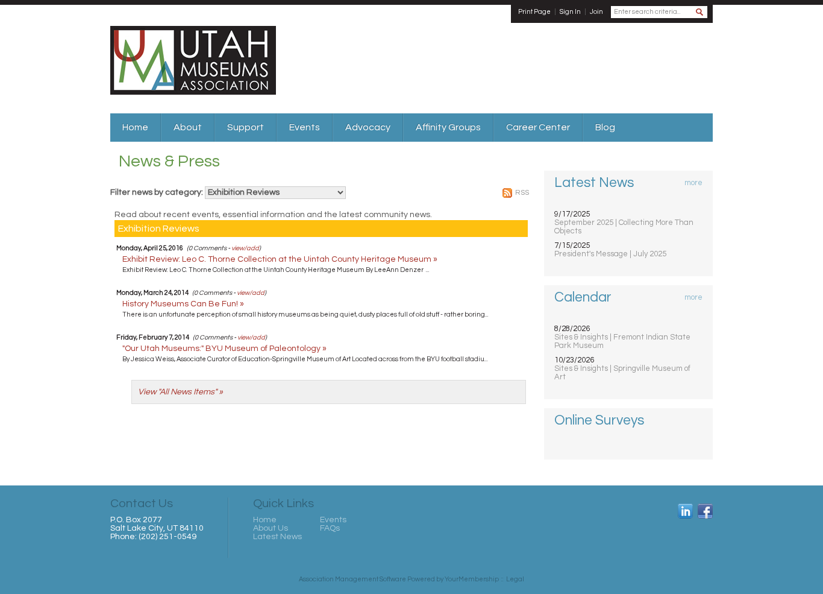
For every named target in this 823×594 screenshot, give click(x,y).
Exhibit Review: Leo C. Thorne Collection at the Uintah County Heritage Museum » (279, 259)
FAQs (330, 528)
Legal (515, 579)
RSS (522, 193)
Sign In (570, 11)
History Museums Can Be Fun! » (183, 304)
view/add (245, 248)
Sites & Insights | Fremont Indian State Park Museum (622, 341)
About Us (270, 528)
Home (265, 520)
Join (596, 11)
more (693, 183)
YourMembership (472, 579)
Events (333, 520)
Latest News (277, 536)
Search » (700, 12)
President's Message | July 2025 (610, 254)
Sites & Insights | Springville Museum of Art (622, 372)
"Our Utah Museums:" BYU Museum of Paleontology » (224, 348)
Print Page (534, 11)
